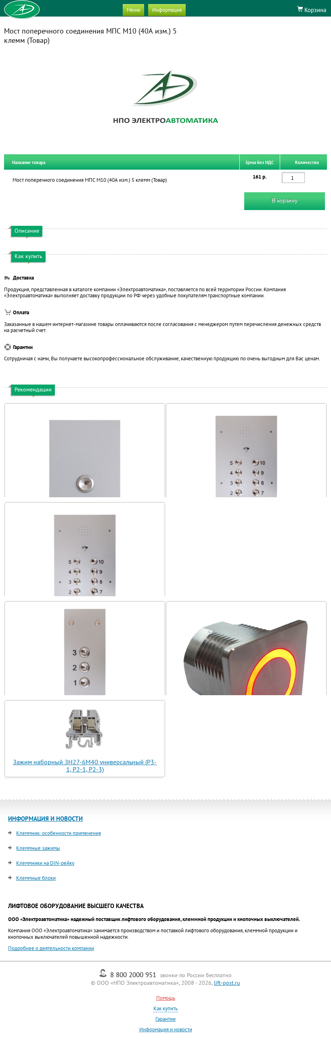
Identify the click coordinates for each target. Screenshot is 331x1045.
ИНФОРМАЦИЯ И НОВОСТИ (45, 818)
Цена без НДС (260, 162)
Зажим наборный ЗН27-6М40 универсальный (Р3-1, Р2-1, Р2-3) (85, 765)
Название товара (28, 162)
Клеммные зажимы (38, 848)
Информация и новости (165, 1029)
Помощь (165, 998)
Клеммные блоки (36, 878)
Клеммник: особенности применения (58, 833)
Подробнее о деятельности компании (51, 948)
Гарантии (165, 1019)
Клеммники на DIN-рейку (45, 863)
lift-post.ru (227, 982)
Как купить (165, 1008)
